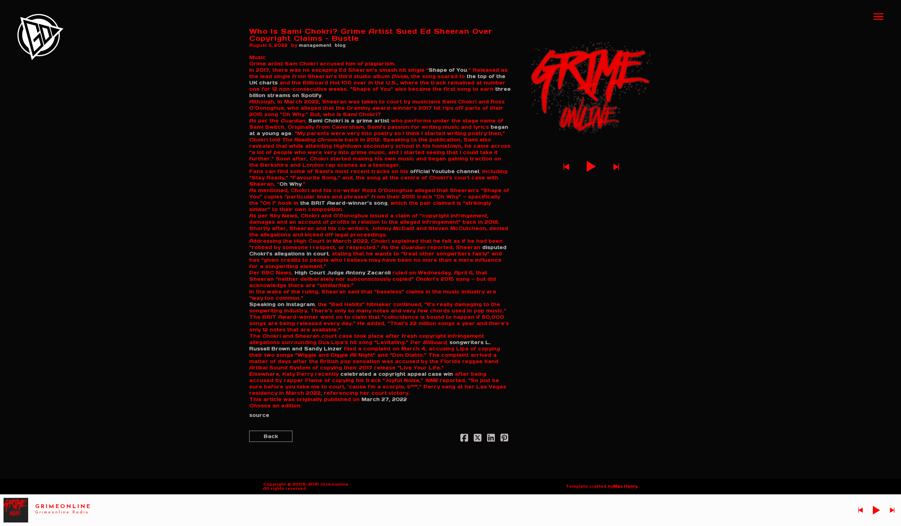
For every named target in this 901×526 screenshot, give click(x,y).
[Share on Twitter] (477, 439)
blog (340, 45)
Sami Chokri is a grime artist (348, 121)
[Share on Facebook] (464, 439)
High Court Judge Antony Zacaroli (343, 273)
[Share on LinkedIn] (491, 439)
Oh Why (290, 184)
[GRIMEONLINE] (40, 37)
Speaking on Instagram (282, 304)
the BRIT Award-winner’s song (344, 203)
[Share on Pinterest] (504, 439)
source (259, 415)
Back (271, 436)
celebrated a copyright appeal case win (396, 374)
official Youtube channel (444, 171)
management (315, 45)
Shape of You (448, 70)
